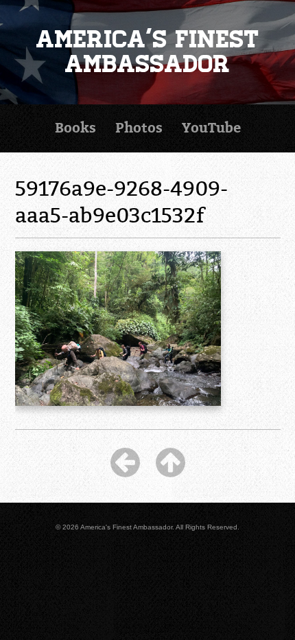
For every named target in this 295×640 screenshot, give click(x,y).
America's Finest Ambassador (147, 52)
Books (75, 128)
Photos (139, 128)
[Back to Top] (170, 462)
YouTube (211, 128)
